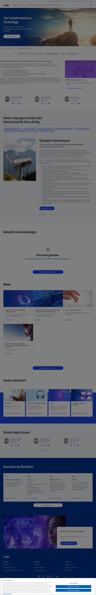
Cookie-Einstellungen (73, 583)
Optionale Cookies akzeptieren (73, 590)
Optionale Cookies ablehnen (73, 586)
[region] (48, 586)
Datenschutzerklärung (7, 593)
